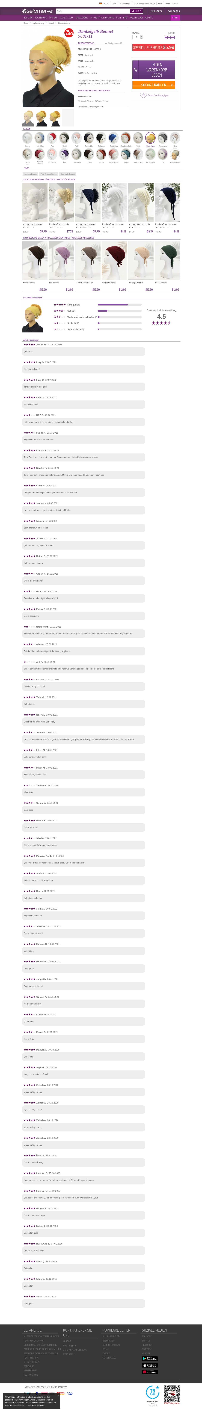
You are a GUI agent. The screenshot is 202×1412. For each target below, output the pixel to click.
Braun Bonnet (29, 282)
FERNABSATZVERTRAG (34, 1340)
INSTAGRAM (147, 1345)
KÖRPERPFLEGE (109, 1357)
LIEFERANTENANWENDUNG (75, 1349)
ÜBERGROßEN (108, 1340)
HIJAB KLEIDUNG (41, 18)
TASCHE (106, 1353)
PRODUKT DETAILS (86, 43)
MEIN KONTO (156, 11)
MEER (125, 18)
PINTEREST (147, 1349)
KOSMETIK (148, 18)
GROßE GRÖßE (82, 18)
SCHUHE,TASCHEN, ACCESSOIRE (102, 18)
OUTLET (175, 18)
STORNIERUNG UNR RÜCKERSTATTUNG (40, 1345)
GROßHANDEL (69, 1354)
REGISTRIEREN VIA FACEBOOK (144, 3)
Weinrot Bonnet (109, 282)
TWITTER (146, 1340)
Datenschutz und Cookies (21, 1405)
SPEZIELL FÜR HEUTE (153, 47)
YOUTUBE (146, 1353)
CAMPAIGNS (29, 1366)
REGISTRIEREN (125, 3)
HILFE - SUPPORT (172, 3)
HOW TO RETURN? (31, 1357)
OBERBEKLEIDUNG (66, 18)
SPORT (118, 18)
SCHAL (106, 1349)
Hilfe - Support (69, 1345)
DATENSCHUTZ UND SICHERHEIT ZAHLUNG (42, 1349)
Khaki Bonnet (161, 282)
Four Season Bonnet (48, 174)
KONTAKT (67, 1341)
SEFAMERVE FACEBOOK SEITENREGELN (41, 1353)
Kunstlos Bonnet (30, 174)
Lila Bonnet (54, 282)
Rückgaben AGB (115, 43)
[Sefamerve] (38, 11)
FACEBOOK (147, 1336)
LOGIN (114, 3)
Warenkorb (174, 11)
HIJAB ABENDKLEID (111, 1336)
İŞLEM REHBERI (30, 1370)
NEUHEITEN (28, 18)
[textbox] (90, 11)
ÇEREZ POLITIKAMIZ (32, 1362)
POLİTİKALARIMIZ (31, 1374)
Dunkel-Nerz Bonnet (84, 282)
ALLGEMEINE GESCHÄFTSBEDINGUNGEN (41, 1336)
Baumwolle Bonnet (68, 174)
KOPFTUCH (53, 18)
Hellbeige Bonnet (136, 282)
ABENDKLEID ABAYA (111, 1345)
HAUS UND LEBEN (136, 18)
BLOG (160, 3)
